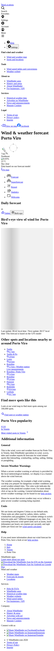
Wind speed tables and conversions (22, 69)
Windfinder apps (14, 81)
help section (46, 493)
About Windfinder (15, 86)
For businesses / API (16, 88)
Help (12, 43)
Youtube (39, 635)
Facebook (24, 126)
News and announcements (18, 103)
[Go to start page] (1, 2)
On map (5, 170)
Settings (14, 47)
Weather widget (13, 71)
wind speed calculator (31, 526)
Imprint (10, 120)
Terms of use (12, 115)
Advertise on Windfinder (17, 100)
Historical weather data (17, 98)
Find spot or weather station (16, 415)
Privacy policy (13, 117)
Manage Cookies (14, 105)
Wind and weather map (17, 57)
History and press (14, 83)
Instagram (40, 633)
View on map (11, 126)
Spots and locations (15, 59)
